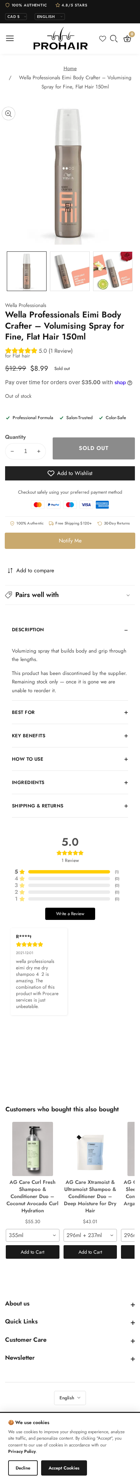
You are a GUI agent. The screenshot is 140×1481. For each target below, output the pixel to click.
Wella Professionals (25, 305)
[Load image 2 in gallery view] (70, 271)
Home (70, 68)
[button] (70, 594)
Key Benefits (28, 735)
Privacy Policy (22, 1451)
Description (28, 629)
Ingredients (28, 782)
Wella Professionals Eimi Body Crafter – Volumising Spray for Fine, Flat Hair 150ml (75, 82)
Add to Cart (32, 1252)
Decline (23, 1468)
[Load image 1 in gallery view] (27, 271)
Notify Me (70, 540)
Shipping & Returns (38, 805)
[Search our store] (115, 38)
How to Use (27, 759)
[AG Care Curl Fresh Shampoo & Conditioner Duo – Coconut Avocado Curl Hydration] (32, 1149)
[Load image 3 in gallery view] (113, 271)
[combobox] (32, 1235)
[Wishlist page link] (102, 38)
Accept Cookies (64, 1468)
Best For (23, 712)
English (67, 1398)
